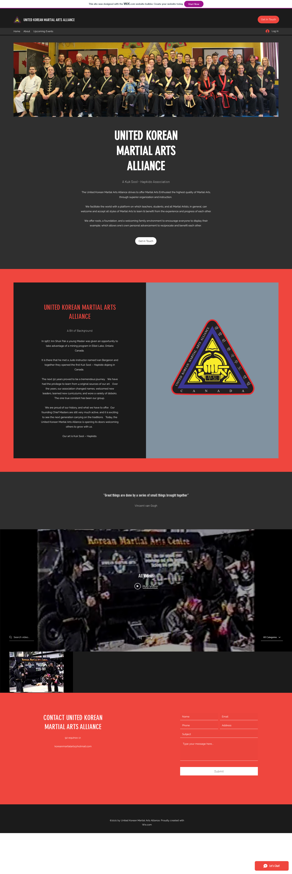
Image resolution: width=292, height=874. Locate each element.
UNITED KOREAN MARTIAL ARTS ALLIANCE (49, 20)
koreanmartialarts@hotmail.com (73, 746)
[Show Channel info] (150, 638)
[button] (268, 19)
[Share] (142, 638)
